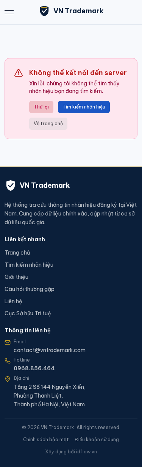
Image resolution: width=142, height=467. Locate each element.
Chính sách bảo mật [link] (46, 439)
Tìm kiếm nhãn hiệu (83, 107)
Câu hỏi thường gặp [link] (30, 289)
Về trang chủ (48, 123)
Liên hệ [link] (13, 301)
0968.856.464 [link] (34, 368)
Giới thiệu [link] (16, 277)
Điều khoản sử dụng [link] (97, 439)
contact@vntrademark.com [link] (50, 350)
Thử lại (41, 107)
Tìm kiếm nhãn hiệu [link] (29, 264)
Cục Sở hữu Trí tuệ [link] (28, 313)
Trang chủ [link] (17, 252)
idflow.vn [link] (86, 451)
